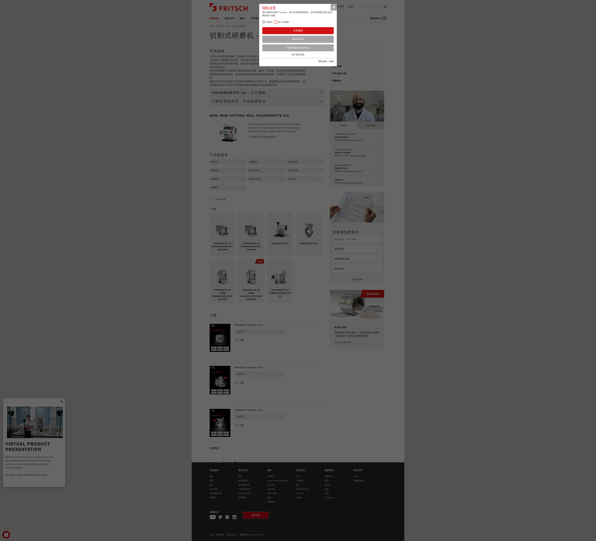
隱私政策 (322, 61)
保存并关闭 (298, 39)
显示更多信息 (298, 54)
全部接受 (298, 30)
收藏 (331, 61)
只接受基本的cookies (298, 47)
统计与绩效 (283, 22)
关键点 (269, 22)
